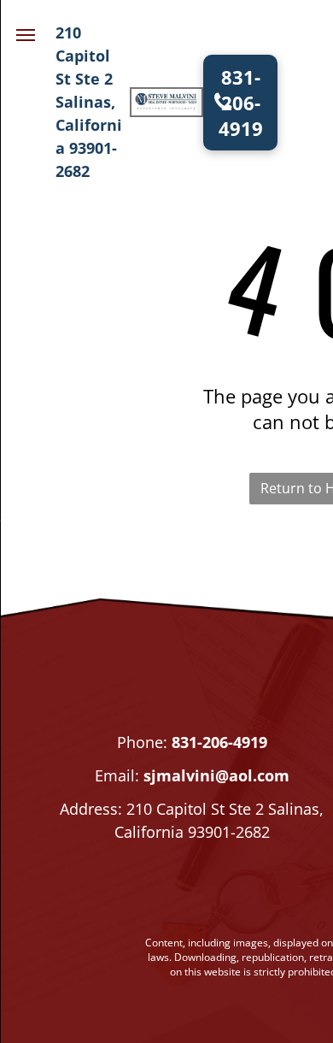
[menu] (26, 35)
